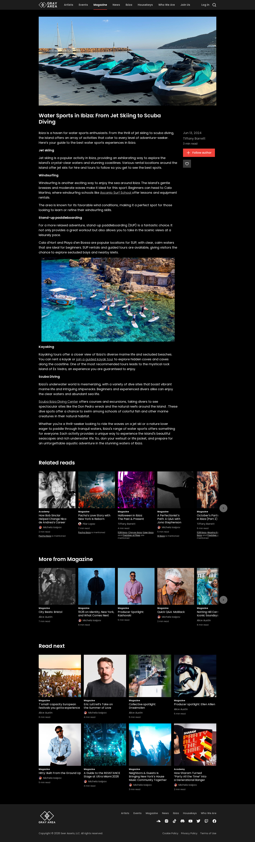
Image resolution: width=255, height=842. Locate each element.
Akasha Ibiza (214, 532)
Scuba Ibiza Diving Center (58, 401)
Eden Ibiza (148, 532)
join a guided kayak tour (94, 359)
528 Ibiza (122, 532)
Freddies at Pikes (131, 535)
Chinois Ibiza (135, 532)
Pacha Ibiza (45, 535)
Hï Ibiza (161, 535)
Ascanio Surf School (116, 192)
